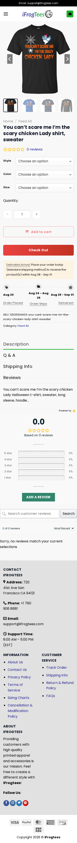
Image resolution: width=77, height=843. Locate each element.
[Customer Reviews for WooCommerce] (73, 410)
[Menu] (5, 14)
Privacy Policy (19, 677)
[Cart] (70, 14)
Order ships (38, 304)
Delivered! (66, 303)
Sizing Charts (18, 697)
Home (8, 121)
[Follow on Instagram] (13, 803)
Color (7, 174)
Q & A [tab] (9, 355)
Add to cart (41, 232)
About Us (15, 662)
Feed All (25, 121)
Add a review (38, 497)
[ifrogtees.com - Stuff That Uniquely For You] (37, 13)
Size (6, 187)
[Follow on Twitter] (19, 803)
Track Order (56, 667)
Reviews (12, 378)
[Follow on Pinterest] (25, 803)
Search (69, 513)
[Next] (67, 59)
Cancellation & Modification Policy (20, 711)
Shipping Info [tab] (17, 366)
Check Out (38, 250)
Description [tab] (16, 344)
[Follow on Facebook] (6, 803)
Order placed (13, 303)
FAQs (50, 695)
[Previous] (10, 59)
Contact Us (17, 669)
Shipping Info (57, 675)
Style (7, 160)
